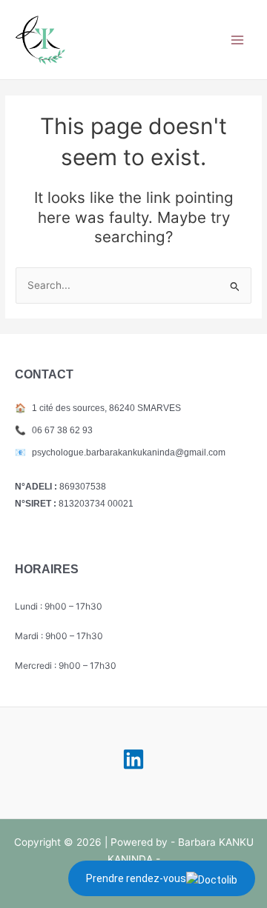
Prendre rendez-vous (136, 878)
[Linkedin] (133, 759)
